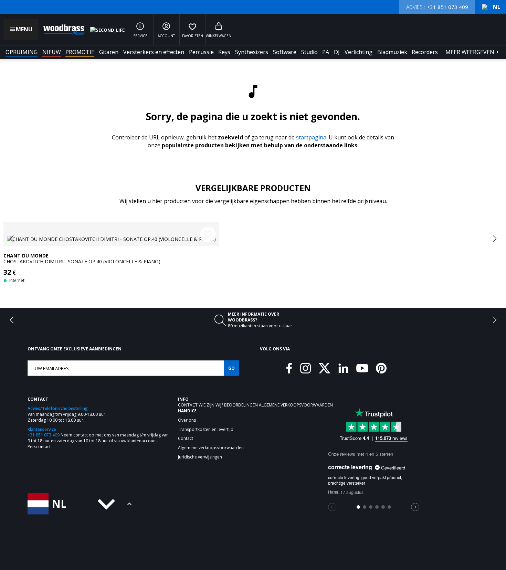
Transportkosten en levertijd (205, 429)
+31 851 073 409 (44, 435)
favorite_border (207, 234)
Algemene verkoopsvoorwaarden (296, 405)
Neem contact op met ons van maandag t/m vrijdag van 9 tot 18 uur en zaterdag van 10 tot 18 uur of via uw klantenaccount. (98, 438)
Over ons (187, 420)
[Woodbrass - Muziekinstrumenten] (60, 29)
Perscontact (39, 447)
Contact (188, 405)
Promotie (79, 52)
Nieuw (51, 52)
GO (231, 368)
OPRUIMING (22, 52)
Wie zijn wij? (211, 405)
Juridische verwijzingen (200, 457)
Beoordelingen (241, 405)
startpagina (311, 137)
